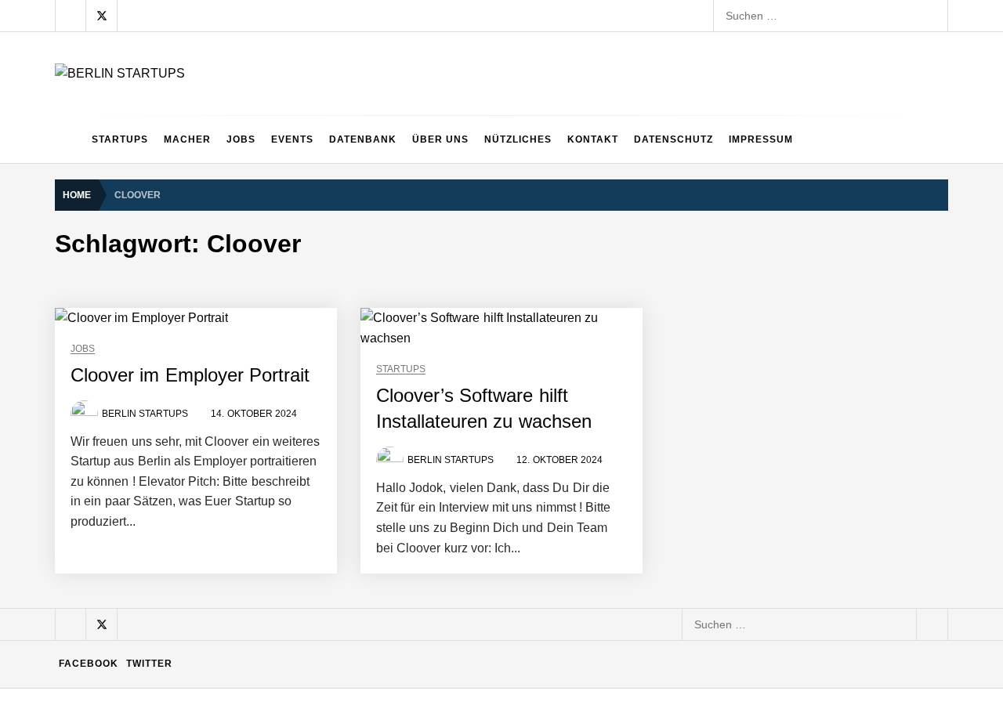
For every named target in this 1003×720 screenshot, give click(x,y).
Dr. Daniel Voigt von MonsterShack (227, 366)
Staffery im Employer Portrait (212, 680)
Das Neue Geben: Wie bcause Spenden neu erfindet (272, 304)
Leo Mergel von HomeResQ (211, 492)
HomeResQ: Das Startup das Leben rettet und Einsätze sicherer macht (318, 554)
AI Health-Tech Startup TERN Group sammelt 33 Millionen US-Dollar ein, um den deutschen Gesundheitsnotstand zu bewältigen (460, 116)
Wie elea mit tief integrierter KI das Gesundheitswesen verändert (301, 178)
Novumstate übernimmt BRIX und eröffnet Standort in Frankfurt (298, 617)
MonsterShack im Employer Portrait (229, 241)
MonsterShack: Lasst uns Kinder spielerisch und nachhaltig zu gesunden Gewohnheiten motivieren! (388, 429)
